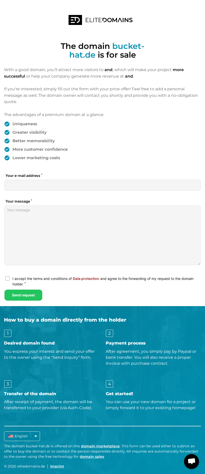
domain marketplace (100, 446)
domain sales (92, 456)
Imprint (57, 466)
